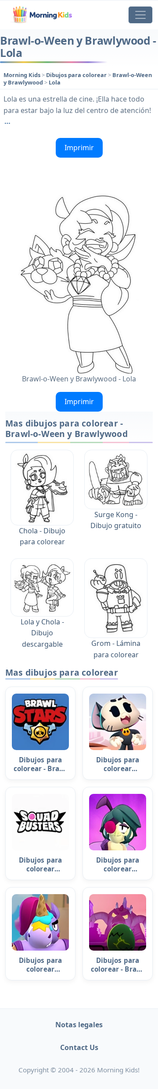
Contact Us (79, 1047)
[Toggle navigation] (140, 15)
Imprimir (79, 147)
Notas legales (79, 1024)
